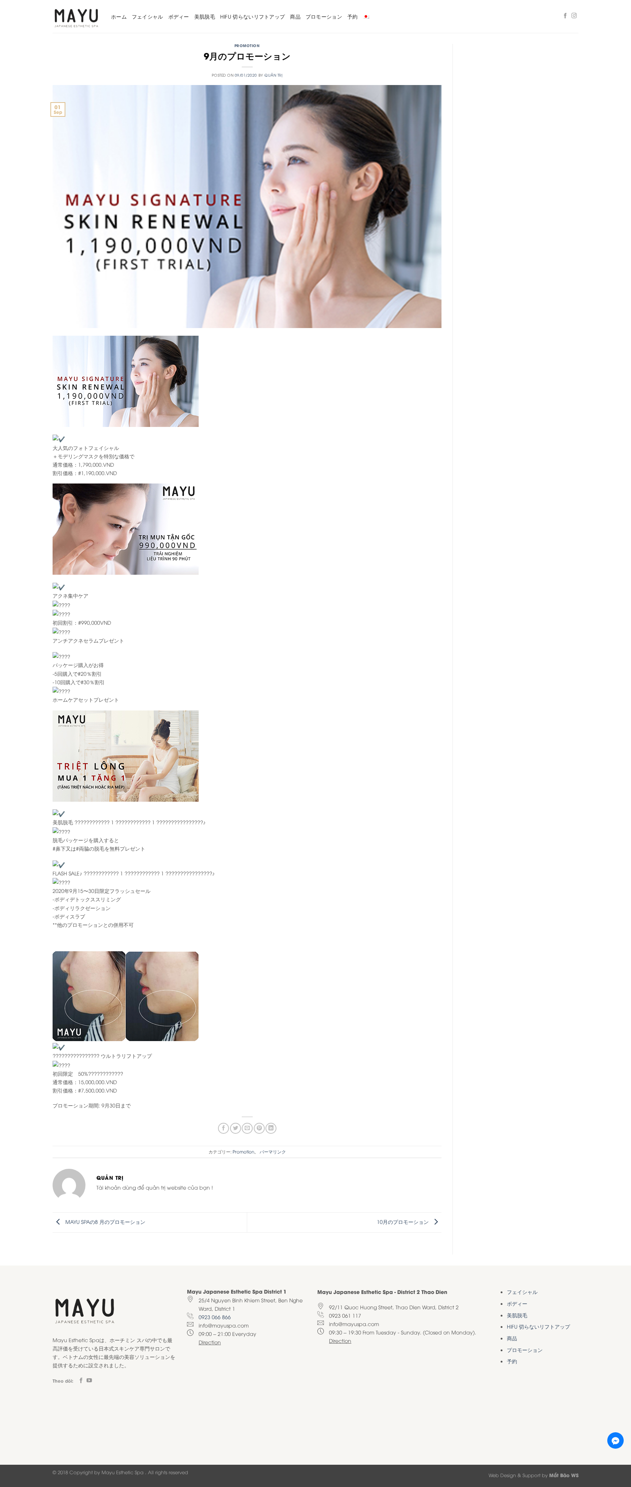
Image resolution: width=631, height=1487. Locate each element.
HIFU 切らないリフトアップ (252, 16)
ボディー (178, 16)
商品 (295, 16)
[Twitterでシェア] (235, 1128)
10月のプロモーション (403, 1221)
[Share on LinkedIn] (270, 1128)
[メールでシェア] (247, 1128)
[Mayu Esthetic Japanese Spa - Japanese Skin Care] (76, 16)
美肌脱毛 (204, 16)
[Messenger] (615, 1440)
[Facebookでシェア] (223, 1128)
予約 (352, 16)
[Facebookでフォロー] (565, 16)
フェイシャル (147, 16)
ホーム (119, 16)
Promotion (247, 45)
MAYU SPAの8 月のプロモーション (104, 1221)
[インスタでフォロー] (574, 16)
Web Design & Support (514, 1475)
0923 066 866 (215, 1316)
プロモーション (324, 16)
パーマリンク (273, 1152)
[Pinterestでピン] (259, 1128)
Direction (210, 1341)
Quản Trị (273, 74)
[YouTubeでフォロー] (89, 1381)
